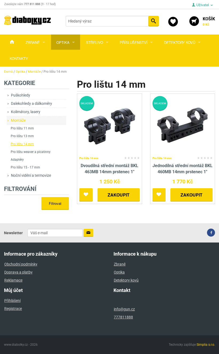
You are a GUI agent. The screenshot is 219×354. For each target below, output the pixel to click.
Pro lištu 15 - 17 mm (25, 167)
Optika (62, 42)
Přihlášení (12, 300)
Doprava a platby (18, 272)
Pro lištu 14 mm (22, 144)
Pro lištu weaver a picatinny (30, 152)
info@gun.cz (124, 309)
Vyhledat (153, 21)
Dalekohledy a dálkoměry (31, 103)
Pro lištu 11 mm (22, 128)
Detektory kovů (179, 42)
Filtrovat (55, 203)
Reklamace (13, 280)
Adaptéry (17, 159)
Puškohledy (20, 95)
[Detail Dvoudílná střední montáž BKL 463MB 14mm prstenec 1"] (110, 125)
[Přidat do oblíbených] (86, 195)
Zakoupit (119, 195)
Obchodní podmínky (20, 264)
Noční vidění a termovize (31, 175)
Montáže (18, 120)
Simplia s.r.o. (206, 345)
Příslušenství (133, 42)
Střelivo (94, 42)
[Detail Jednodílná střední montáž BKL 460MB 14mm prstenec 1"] (183, 125)
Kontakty (19, 58)
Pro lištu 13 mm (22, 136)
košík (209, 21)
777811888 (123, 317)
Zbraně (33, 42)
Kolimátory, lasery (25, 112)
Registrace (13, 308)
